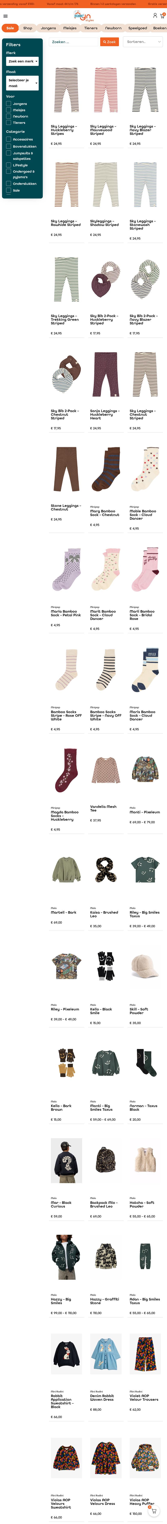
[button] (5, 16)
